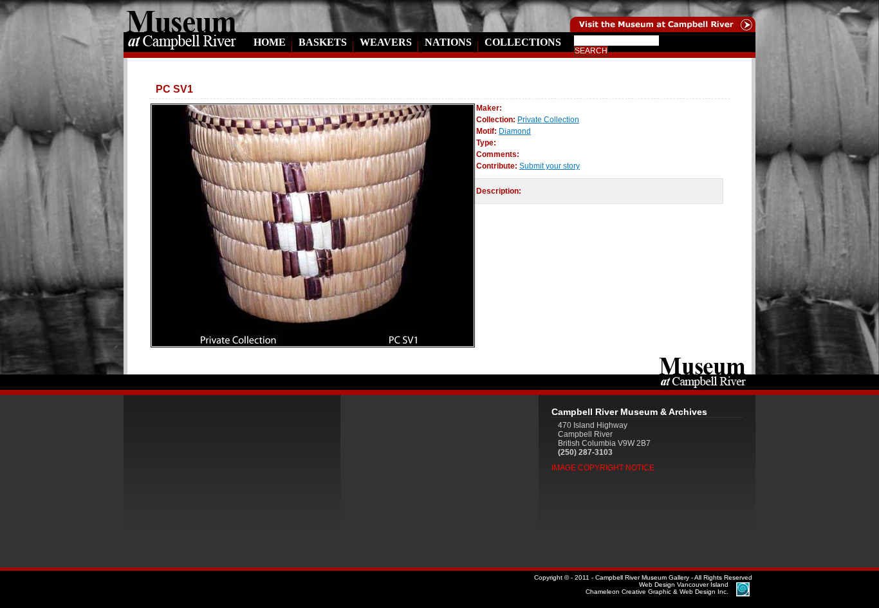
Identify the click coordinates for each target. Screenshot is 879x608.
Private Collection (548, 119)
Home (270, 42)
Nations (448, 42)
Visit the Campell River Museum (626, 16)
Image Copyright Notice (602, 467)
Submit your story (549, 165)
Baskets (323, 42)
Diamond (515, 131)
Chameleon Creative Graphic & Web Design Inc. (657, 588)
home (181, 16)
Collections (523, 42)
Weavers (386, 42)
